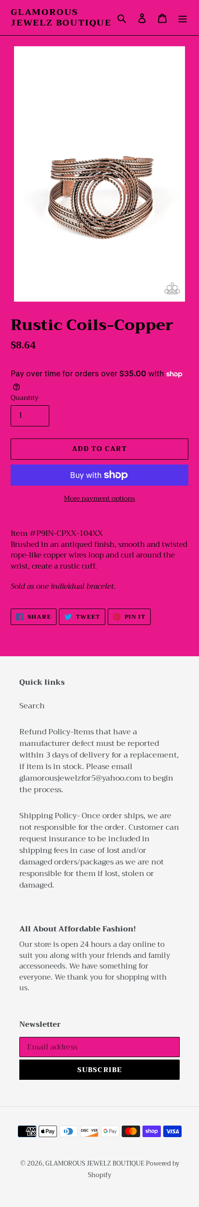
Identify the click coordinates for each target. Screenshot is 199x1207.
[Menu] (182, 17)
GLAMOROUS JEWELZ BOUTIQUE (61, 17)
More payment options (99, 498)
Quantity (25, 398)
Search (32, 706)
